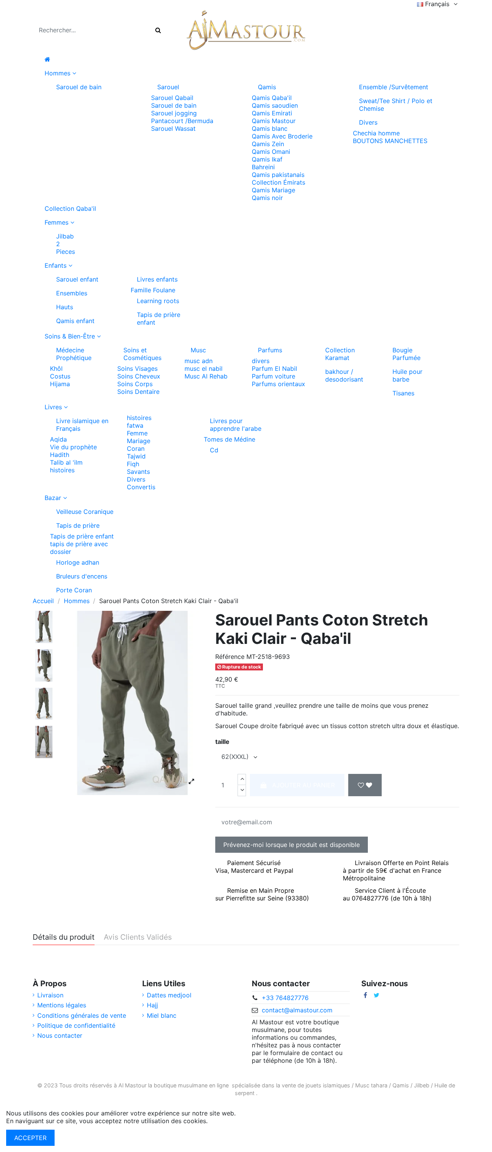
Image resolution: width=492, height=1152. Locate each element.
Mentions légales (61, 1005)
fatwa (135, 425)
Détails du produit (64, 937)
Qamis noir (267, 198)
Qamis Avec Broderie (282, 136)
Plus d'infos (226, 1121)
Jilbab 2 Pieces (65, 243)
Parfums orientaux (278, 384)
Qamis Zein (268, 144)
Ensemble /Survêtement (393, 87)
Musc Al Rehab (206, 376)
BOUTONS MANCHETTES (390, 141)
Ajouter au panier (303, 785)
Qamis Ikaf (267, 159)
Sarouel (168, 87)
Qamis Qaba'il (272, 98)
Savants (138, 471)
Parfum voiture (273, 376)
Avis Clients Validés (138, 937)
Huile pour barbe (407, 375)
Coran (136, 448)
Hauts (64, 307)
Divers (368, 122)
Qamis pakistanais (278, 174)
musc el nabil (203, 368)
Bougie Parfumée (406, 354)
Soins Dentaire (138, 391)
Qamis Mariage (273, 190)
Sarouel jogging (174, 113)
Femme (137, 433)
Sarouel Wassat (173, 128)
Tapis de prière (78, 525)
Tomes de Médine (229, 439)
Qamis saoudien (275, 105)
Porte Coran (74, 590)
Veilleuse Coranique (84, 511)
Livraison (50, 995)
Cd (214, 450)
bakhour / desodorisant (344, 375)
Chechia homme (376, 133)
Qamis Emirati (272, 113)
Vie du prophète (73, 447)
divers (260, 361)
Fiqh (133, 464)
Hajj (152, 1005)
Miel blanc (161, 1015)
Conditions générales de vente (81, 1015)
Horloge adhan (77, 562)
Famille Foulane (153, 290)
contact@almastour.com (297, 1010)
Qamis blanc (270, 128)
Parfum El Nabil (274, 368)
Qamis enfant (75, 321)
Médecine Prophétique (73, 354)
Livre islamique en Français (82, 424)
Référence (229, 656)
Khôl (56, 368)
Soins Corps (135, 384)
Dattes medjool (169, 995)
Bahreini (263, 167)
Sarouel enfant (77, 279)
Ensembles (71, 293)
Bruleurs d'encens (81, 576)
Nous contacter (59, 1035)
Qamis (267, 87)
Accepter (30, 1138)
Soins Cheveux (138, 376)
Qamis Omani (271, 151)
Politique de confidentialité (76, 1025)
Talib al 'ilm (66, 462)
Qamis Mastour (274, 121)
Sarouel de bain (78, 87)
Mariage (138, 441)
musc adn (198, 361)
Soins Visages (137, 368)
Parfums (270, 350)
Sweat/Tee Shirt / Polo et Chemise (395, 104)
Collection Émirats (278, 182)
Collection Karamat (340, 354)
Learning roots (158, 301)
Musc (198, 350)
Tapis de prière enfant (158, 318)
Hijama (60, 384)
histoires (62, 470)
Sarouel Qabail (172, 98)
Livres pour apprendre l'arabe (235, 424)
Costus (60, 376)
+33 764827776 (285, 998)
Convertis (141, 487)
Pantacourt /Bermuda (182, 121)
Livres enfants (157, 279)
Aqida (58, 439)
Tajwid (136, 456)
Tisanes (403, 393)
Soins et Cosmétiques (142, 354)
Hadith (59, 454)
